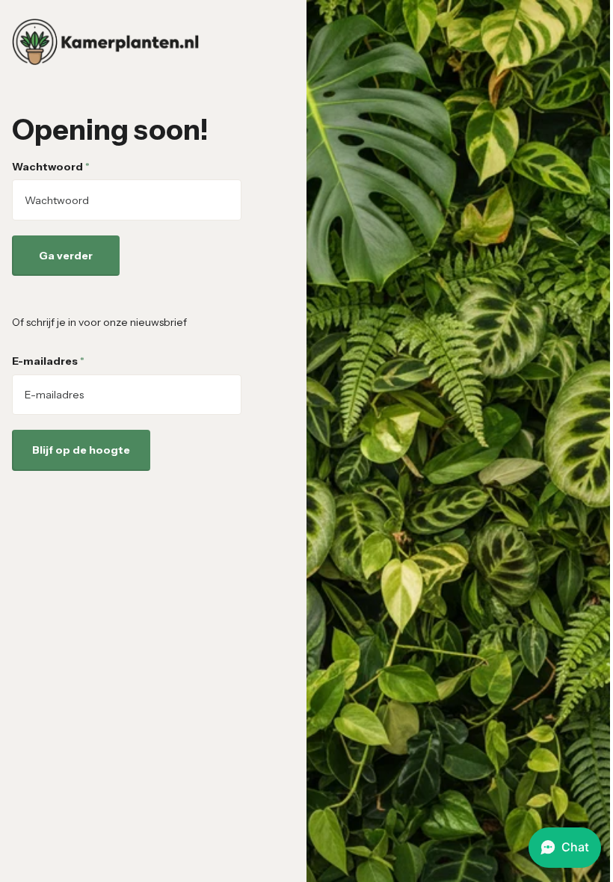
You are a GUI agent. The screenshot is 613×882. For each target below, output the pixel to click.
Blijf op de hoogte (81, 450)
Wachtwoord (51, 166)
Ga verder (66, 255)
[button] (565, 847)
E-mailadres (48, 361)
